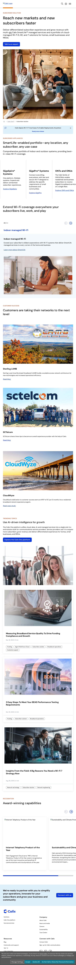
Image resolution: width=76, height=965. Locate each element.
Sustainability (43, 929)
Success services (9, 923)
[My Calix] (66, 4)
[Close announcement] (70, 128)
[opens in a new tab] (38, 470)
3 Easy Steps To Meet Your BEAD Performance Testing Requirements (32, 703)
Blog (5, 942)
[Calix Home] (7, 3)
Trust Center (43, 932)
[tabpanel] (38, 263)
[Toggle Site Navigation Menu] (70, 3)
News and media (44, 923)
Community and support (11, 945)
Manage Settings (17, 962)
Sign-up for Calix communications (49, 945)
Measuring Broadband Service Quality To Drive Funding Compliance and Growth (33, 634)
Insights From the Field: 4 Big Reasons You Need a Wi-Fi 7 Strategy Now (34, 772)
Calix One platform (9, 920)
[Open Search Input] (62, 4)
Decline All (36, 962)
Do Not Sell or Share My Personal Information (57, 962)
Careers (41, 926)
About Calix (43, 920)
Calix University (8, 951)
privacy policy (43, 954)
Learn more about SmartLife (14, 250)
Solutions (6, 917)
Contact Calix (43, 942)
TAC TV (6, 948)
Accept (27, 962)
